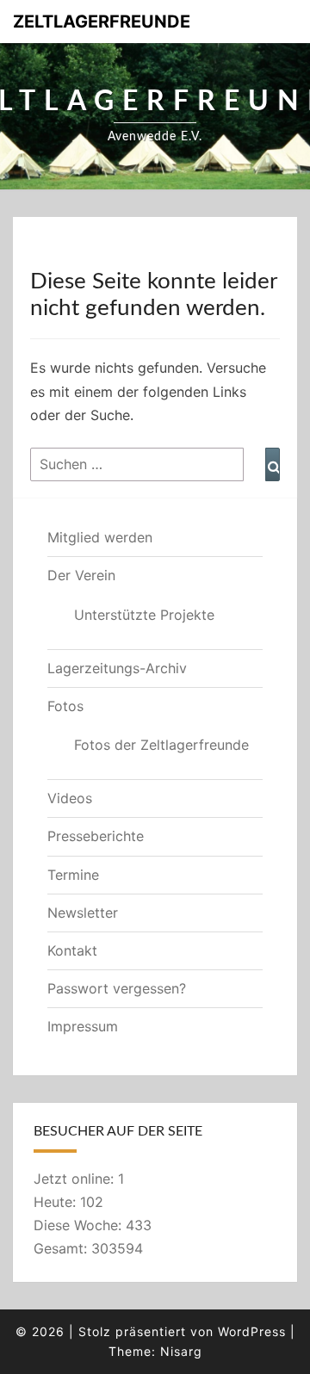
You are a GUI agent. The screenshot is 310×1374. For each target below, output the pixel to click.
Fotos (65, 706)
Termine (73, 874)
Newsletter (82, 912)
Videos (69, 798)
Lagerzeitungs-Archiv (117, 668)
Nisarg (181, 1351)
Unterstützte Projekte (144, 614)
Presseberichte (95, 836)
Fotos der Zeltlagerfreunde (161, 744)
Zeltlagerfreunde (101, 21)
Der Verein (81, 575)
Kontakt (72, 950)
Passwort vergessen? (116, 988)
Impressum (82, 1026)
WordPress (252, 1331)
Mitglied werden (99, 537)
